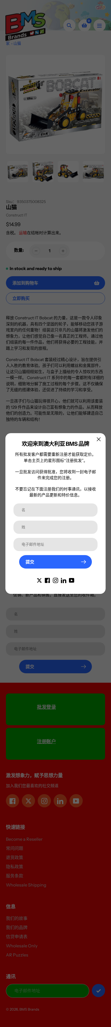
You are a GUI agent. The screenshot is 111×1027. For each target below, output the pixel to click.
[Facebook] (47, 580)
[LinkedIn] (63, 580)
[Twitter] (39, 580)
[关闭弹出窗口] (98, 439)
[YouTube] (71, 580)
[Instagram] (55, 580)
